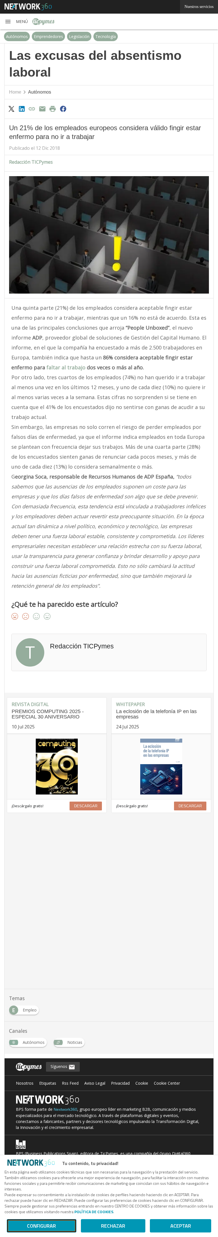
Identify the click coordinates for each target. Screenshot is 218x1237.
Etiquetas (47, 1083)
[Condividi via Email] (42, 109)
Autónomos (17, 36)
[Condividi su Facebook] (63, 109)
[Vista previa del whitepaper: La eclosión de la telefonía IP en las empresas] (161, 767)
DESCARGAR (85, 806)
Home (15, 92)
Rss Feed (70, 1083)
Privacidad (120, 1083)
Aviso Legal (94, 1083)
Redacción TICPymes (31, 162)
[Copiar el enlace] (32, 109)
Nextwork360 (65, 1109)
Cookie (141, 1083)
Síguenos (59, 1066)
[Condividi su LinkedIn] (21, 109)
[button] (16, 21)
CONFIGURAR (41, 1226)
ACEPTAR (180, 1226)
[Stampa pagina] (52, 109)
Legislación (79, 36)
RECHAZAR (113, 1226)
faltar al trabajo (65, 367)
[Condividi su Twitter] (11, 109)
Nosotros (24, 1083)
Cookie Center (167, 1083)
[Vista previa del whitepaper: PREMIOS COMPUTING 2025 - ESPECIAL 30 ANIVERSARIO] (56, 767)
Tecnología (105, 36)
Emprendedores (48, 36)
